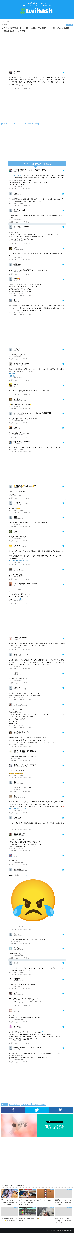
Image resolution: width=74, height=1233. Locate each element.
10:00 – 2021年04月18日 (16, 495)
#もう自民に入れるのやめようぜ (19, 808)
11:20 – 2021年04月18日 (16, 392)
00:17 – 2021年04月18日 (16, 1040)
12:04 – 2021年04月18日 (16, 293)
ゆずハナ (18, 993)
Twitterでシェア (37, 1110)
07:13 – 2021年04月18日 (16, 810)
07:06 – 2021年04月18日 (16, 827)
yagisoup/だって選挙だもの (23, 442)
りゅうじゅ (18, 817)
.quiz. (17, 427)
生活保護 (36, 124)
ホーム (4, 21)
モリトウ (17, 1026)
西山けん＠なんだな (21, 654)
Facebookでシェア (13, 1110)
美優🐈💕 (18, 279)
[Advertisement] (37, 53)
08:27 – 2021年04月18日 (16, 666)
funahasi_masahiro (20, 638)
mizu (17, 531)
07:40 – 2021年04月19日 (16, 186)
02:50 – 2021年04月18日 (16, 972)
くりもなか (19, 948)
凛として (20, 796)
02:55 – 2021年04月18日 (16, 955)
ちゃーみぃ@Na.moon (21, 364)
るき (19, 782)
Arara (18, 963)
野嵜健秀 (19, 979)
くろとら (20, 399)
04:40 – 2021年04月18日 (16, 927)
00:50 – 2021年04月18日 (16, 1003)
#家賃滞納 (12, 376)
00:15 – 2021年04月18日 (16, 1059)
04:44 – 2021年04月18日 (16, 862)
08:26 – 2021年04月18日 (16, 680)
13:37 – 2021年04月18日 (16, 219)
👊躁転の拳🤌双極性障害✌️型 (25, 486)
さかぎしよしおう (20, 210)
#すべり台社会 (18, 599)
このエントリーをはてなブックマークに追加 (60, 1110)
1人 (4, 124)
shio (16, 300)
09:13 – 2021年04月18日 (16, 577)
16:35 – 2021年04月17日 (16, 86)
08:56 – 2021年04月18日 (16, 647)
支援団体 (29, 124)
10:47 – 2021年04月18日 (16, 449)
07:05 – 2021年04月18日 (16, 848)
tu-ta (16, 1010)
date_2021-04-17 (19, 124)
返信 (11, 88)
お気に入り (28, 88)
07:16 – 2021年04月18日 (16, 789)
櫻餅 (18, 517)
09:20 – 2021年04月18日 (16, 562)
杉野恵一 (17, 673)
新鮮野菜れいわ (20, 869)
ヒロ (17, 193)
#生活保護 (12, 373)
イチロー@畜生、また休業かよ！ (26, 751)
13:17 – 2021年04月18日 (16, 241)
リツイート (19, 88)
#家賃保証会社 (17, 175)
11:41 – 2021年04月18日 (16, 312)
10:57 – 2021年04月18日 (16, 406)
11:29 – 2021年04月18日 (16, 377)
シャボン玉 (20, 688)
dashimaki (20, 546)
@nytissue (10, 124)
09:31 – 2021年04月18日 (16, 510)
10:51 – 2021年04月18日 (16, 435)
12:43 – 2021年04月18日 (16, 257)
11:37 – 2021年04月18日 (16, 356)
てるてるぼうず (21, 503)
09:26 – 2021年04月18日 (16, 524)
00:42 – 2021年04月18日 (16, 1019)
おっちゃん (20, 704)
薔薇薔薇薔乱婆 (19, 834)
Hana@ (19, 934)
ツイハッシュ (58, 1230)
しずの (18, 248)
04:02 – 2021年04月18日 (16, 941)
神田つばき (18, 264)
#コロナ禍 (12, 560)
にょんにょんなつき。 (22, 732)
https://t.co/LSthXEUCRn (30, 875)
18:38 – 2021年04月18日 (16, 203)
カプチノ (17, 349)
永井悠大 (17, 72)
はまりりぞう (20, 569)
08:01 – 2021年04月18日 (16, 758)
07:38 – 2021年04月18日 (16, 775)
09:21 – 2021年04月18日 (16, 538)
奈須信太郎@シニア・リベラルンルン (27, 1048)
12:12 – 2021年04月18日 (16, 271)
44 (16, 855)
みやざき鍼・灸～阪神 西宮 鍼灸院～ (27, 584)
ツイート (9, 21)
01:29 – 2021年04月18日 (16, 986)
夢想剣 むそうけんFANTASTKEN (25, 765)
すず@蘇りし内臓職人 (22, 227)
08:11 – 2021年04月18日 (16, 725)
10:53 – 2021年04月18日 (16, 420)
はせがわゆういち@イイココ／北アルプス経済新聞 (32, 413)
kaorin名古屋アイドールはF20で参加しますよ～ (31, 170)
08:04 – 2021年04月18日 (16, 744)
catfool (16, 385)
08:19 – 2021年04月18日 (16, 697)
